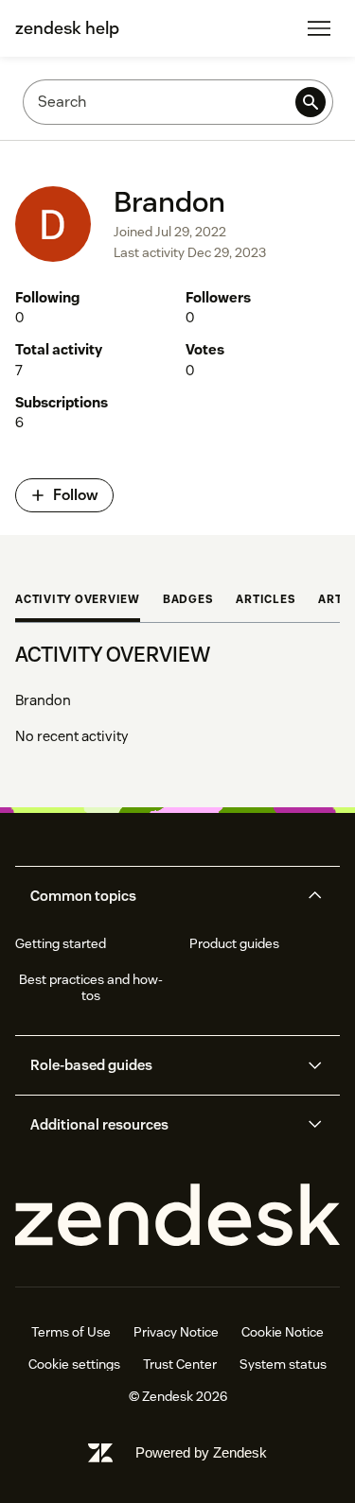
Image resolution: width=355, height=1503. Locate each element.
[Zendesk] (177, 1215)
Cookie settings (74, 1364)
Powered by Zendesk (201, 1452)
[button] (161, 896)
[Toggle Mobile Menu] (319, 28)
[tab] (77, 601)
